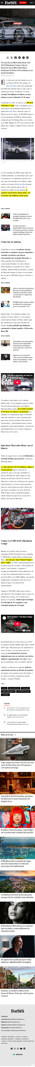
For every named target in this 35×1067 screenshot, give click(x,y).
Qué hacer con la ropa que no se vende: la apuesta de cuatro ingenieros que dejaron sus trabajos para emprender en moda (18, 709)
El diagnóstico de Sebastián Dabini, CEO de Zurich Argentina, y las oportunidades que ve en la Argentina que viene (18, 716)
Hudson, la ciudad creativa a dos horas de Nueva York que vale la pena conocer (17, 993)
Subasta (5, 694)
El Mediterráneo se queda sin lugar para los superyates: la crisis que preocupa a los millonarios (16, 863)
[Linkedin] (27, 58)
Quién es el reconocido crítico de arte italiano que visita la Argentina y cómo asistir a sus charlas (22, 359)
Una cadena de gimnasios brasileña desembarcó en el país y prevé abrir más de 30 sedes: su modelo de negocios (18, 723)
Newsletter (11, 1036)
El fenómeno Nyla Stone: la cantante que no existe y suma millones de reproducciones (17, 928)
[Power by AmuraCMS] (17, 1054)
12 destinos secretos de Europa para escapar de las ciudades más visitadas (17, 896)
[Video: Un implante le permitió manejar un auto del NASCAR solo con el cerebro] (5, 216)
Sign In (32, 2)
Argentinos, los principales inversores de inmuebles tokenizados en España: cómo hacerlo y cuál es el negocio (23, 346)
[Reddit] (19, 58)
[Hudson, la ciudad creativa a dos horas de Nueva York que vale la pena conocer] (17, 977)
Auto (4, 688)
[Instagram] (18, 1048)
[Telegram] (23, 58)
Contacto (18, 1036)
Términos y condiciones (21, 1039)
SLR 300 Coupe (23, 691)
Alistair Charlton (17, 42)
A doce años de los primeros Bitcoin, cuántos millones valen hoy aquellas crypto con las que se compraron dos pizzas (23, 293)
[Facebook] (15, 58)
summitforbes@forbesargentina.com (15, 1025)
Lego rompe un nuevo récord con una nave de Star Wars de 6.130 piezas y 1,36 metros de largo (17, 765)
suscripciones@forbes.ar (15, 1027)
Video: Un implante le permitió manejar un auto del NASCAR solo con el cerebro (22, 217)
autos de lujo (14, 688)
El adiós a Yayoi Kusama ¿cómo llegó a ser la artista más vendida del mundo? (17, 831)
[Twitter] (11, 58)
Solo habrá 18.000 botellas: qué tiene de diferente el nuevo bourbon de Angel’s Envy (17, 798)
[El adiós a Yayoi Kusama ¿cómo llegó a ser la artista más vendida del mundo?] (17, 817)
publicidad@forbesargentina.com (15, 1019)
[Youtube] (21, 1048)
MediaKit (4, 1036)
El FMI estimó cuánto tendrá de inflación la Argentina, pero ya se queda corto (23, 304)
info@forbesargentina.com (13, 1022)
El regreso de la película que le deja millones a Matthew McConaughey (16, 961)
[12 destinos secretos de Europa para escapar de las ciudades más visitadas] (17, 882)
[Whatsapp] (8, 58)
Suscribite (23, 2)
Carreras (25, 688)
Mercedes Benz (11, 86)
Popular (7, 703)
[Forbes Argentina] (11, 2)
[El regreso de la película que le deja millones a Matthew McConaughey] (17, 946)
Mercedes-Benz (20, 184)
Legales (3, 1041)
